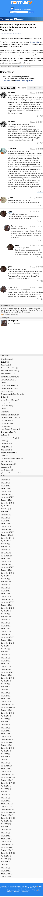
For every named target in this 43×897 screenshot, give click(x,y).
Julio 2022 (5, 614)
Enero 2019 (6, 736)
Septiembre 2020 (7, 678)
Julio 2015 (6, 859)
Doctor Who (17, 66)
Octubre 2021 (6, 640)
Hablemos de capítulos (10, 414)
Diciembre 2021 (7, 634)
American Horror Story (9, 368)
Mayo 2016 (6, 830)
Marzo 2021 (6, 660)
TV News (34, 890)
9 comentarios (26, 66)
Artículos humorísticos (10, 371)
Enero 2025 (6, 526)
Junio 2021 (5, 652)
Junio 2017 (5, 792)
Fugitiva (4, 409)
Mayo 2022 (5, 620)
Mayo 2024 (5, 550)
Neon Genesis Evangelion (10, 429)
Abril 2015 (5, 868)
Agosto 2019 (6, 716)
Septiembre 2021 (7, 643)
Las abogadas (6, 426)
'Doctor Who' (35, 42)
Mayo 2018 (5, 760)
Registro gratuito (26, 9)
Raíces (4, 441)
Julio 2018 (5, 754)
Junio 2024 (6, 547)
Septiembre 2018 (7, 748)
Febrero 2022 (6, 628)
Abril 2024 (6, 552)
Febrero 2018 (6, 768)
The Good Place (7, 461)
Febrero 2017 (6, 803)
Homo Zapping (7, 420)
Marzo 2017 (6, 800)
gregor (10, 198)
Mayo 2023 (5, 585)
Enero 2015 (6, 876)
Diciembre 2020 (7, 669)
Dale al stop (21, 890)
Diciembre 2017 (7, 774)
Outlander (5, 435)
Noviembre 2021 (7, 637)
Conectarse (17, 9)
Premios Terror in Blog (10, 438)
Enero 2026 (6, 491)
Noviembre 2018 (7, 742)
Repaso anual (6, 444)
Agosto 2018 (6, 751)
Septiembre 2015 (8, 853)
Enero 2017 (6, 806)
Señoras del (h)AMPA (9, 452)
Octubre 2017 (7, 780)
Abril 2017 (5, 798)
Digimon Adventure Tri (9, 388)
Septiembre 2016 (8, 818)
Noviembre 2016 (8, 812)
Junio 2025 (5, 512)
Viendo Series (7, 470)
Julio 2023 (5, 579)
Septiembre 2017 (8, 783)
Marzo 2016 (6, 835)
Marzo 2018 (6, 765)
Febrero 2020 (6, 698)
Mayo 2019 (5, 725)
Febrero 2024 (6, 558)
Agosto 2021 (6, 646)
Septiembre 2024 (7, 538)
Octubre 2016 (7, 815)
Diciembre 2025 (7, 494)
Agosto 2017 (6, 786)
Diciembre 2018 (7, 739)
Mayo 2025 (6, 515)
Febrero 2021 (6, 663)
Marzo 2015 (6, 870)
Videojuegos (6, 467)
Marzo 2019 (6, 730)
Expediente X (7, 406)
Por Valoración (35, 88)
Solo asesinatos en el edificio (12, 458)
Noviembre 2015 (7, 847)
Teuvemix (28, 890)
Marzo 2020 (6, 695)
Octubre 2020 (6, 675)
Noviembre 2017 (8, 777)
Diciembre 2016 (7, 809)
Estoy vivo (5, 403)
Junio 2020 (5, 687)
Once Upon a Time (8, 432)
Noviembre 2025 (7, 497)
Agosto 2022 (6, 611)
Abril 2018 (5, 763)
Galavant (5, 412)
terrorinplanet (7, 66)
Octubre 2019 (6, 710)
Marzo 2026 (6, 485)
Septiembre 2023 (7, 573)
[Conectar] (12, 9)
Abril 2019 (5, 727)
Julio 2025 (6, 509)
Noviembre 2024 (7, 532)
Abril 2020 (5, 692)
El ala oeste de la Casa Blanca (12, 394)
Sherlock (5, 455)
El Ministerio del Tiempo (10, 400)
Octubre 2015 (7, 850)
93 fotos (10, 323)
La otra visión (15, 891)
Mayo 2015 (5, 865)
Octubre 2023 (6, 570)
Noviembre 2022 (7, 602)
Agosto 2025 (6, 506)
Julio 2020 (5, 684)
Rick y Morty (6, 447)
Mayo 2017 (5, 795)
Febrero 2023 (6, 593)
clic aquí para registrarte (24, 81)
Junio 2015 (5, 862)
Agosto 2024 (6, 541)
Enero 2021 (6, 666)
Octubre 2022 (6, 605)
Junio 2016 (5, 827)
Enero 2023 (6, 596)
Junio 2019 (5, 722)
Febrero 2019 (6, 733)
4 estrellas (6, 365)
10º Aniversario (7, 359)
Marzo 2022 (6, 625)
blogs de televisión (15, 886)
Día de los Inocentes (9, 385)
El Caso (4, 397)
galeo (10, 211)
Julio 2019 (5, 719)
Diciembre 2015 (7, 844)
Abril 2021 (5, 657)
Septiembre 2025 (7, 503)
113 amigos (17, 323)
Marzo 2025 (6, 520)
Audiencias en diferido (10, 376)
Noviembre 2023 (7, 567)
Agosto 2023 (6, 576)
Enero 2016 (6, 841)
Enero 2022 (6, 631)
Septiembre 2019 (7, 713)
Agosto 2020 (6, 681)
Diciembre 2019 (7, 704)
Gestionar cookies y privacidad (19, 888)
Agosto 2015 (6, 856)
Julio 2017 (6, 789)
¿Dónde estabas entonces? (11, 473)
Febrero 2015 (6, 873)
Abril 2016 (5, 833)
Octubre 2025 (6, 500)
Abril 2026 (5, 482)
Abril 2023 (5, 587)
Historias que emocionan (10, 417)
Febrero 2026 (6, 488)
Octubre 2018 (6, 745)
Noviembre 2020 (7, 672)
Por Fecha (22, 88)
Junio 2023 (6, 582)
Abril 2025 (5, 517)
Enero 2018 (6, 771)
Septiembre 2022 (7, 608)
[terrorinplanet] (4, 325)
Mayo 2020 (5, 690)
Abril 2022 (5, 622)
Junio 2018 (6, 757)
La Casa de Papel (8, 423)
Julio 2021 (5, 649)
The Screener (24, 891)
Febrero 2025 (6, 523)
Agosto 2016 (6, 821)
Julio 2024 (5, 544)
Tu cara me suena (8, 464)
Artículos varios (8, 374)
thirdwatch (12, 149)
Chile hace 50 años (8, 379)
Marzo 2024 (6, 555)
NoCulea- (11, 93)
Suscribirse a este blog (10, 315)
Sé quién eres (6, 449)
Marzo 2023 (6, 590)
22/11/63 (5, 362)
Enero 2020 (6, 701)
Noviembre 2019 (8, 707)
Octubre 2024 (7, 535)
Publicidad (33, 888)
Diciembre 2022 (7, 599)
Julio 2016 (6, 824)
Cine (4, 382)
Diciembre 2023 (7, 564)
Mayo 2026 (5, 480)
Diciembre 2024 (7, 529)
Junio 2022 (6, 617)
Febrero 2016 (6, 838)
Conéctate (6, 81)
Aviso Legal (33, 886)
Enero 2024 (6, 561)
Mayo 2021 (5, 655)
